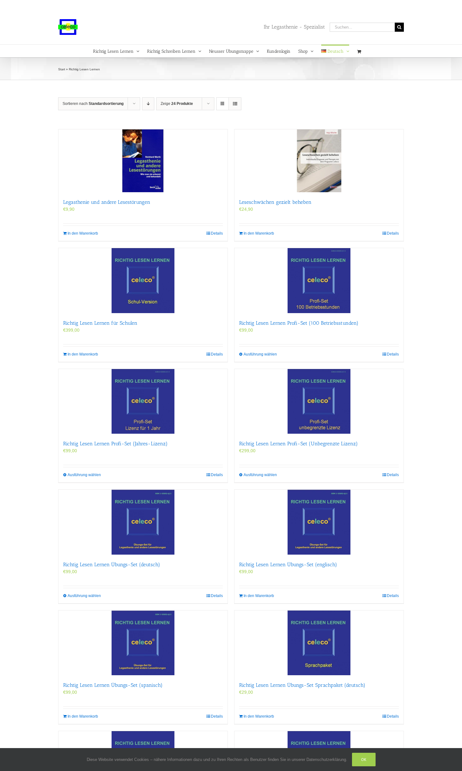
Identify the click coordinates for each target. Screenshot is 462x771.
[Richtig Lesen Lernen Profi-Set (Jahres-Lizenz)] (143, 401)
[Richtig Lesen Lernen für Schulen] (143, 280)
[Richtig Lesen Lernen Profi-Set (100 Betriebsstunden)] (319, 280)
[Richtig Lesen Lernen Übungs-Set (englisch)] (319, 522)
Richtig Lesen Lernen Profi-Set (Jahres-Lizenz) (115, 444)
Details (217, 233)
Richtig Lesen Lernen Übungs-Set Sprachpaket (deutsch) (302, 685)
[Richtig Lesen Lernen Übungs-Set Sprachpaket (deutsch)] (319, 643)
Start (61, 69)
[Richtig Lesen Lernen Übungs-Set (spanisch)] (143, 643)
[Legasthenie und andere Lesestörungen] (143, 160)
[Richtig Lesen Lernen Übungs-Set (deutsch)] (143, 522)
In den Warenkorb (83, 233)
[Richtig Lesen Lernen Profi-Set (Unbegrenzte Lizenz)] (319, 401)
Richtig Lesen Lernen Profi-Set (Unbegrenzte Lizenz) (298, 444)
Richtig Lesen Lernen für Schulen (100, 323)
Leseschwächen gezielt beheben (275, 202)
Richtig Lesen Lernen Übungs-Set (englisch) (288, 564)
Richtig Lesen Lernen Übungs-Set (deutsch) (111, 564)
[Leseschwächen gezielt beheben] (319, 160)
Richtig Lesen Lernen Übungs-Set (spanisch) (112, 685)
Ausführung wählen (260, 354)
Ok (363, 759)
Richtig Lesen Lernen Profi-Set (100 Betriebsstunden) (298, 323)
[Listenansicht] (235, 104)
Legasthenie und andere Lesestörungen (106, 202)
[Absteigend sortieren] (148, 103)
